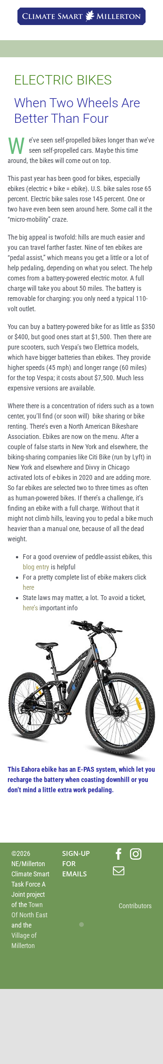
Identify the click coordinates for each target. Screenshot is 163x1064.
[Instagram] (135, 854)
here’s (30, 608)
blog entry (36, 567)
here (28, 587)
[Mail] (118, 870)
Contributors (135, 906)
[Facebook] (118, 854)
